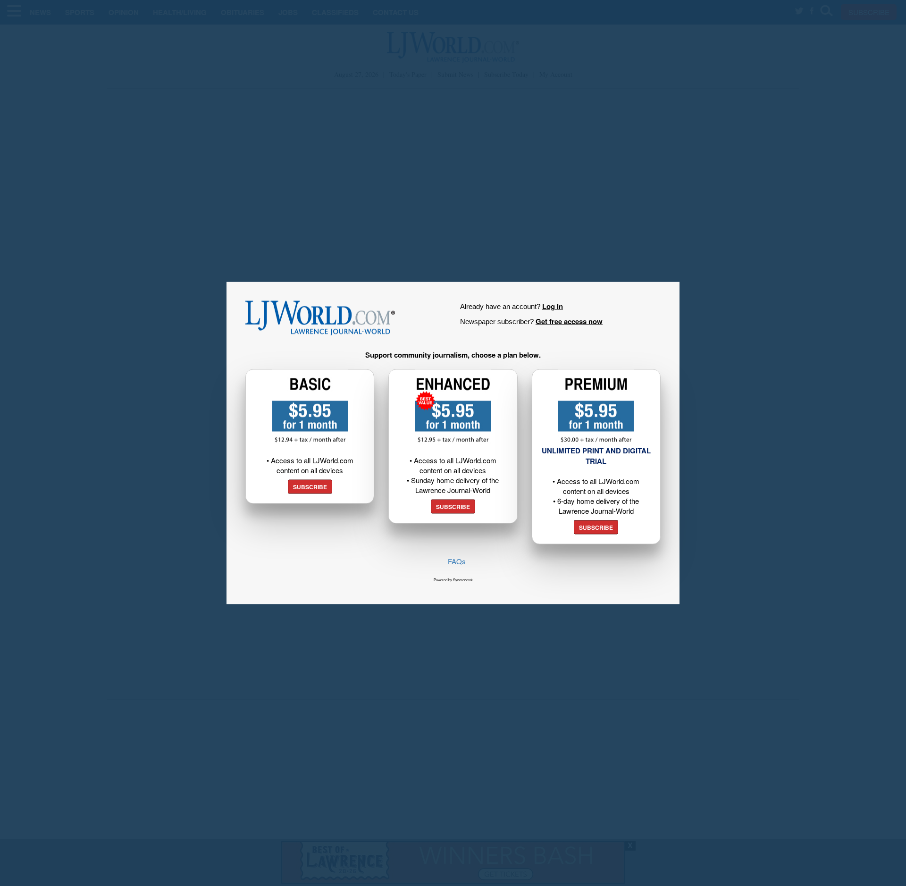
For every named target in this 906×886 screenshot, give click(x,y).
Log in (552, 306)
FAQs (457, 561)
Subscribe (310, 487)
